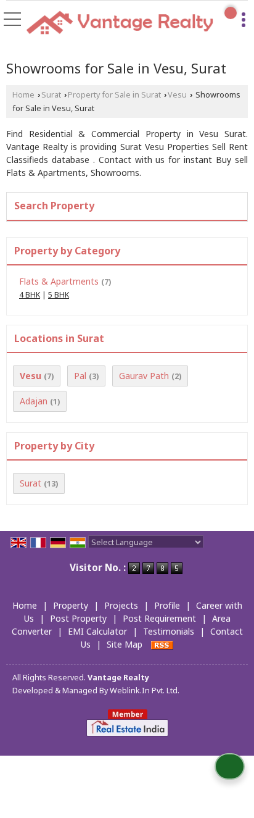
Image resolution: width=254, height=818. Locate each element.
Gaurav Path (144, 376)
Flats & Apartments (59, 281)
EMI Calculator (97, 631)
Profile (167, 605)
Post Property (78, 618)
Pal (80, 376)
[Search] (230, 13)
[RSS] (162, 644)
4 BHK (29, 295)
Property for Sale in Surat (114, 95)
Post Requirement (159, 618)
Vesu (177, 95)
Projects (121, 605)
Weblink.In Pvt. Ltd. (144, 690)
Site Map (124, 644)
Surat (51, 95)
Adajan (33, 401)
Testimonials (168, 631)
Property (70, 605)
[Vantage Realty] (119, 23)
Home (23, 95)
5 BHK (58, 295)
